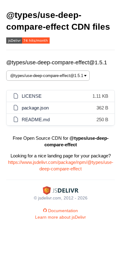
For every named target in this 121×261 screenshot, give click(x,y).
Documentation (63, 210)
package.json (35, 107)
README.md (36, 119)
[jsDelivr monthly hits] (28, 41)
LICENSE (32, 96)
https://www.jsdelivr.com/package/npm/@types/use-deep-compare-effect (60, 165)
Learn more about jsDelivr (60, 217)
